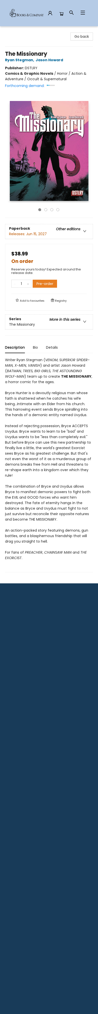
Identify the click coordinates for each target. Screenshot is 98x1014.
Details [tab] (52, 347)
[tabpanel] (49, 464)
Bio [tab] (35, 347)
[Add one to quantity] (28, 283)
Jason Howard (49, 59)
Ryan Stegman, (20, 59)
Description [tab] (15, 347)
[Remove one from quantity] (15, 283)
